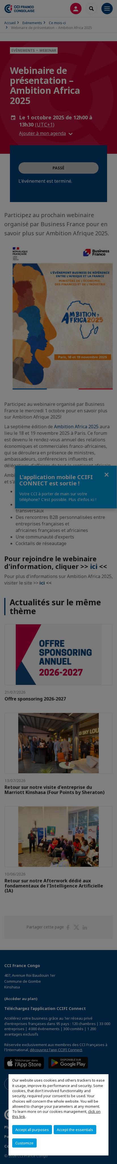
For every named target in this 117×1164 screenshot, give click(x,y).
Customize (24, 1143)
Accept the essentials (75, 1129)
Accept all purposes (32, 1129)
